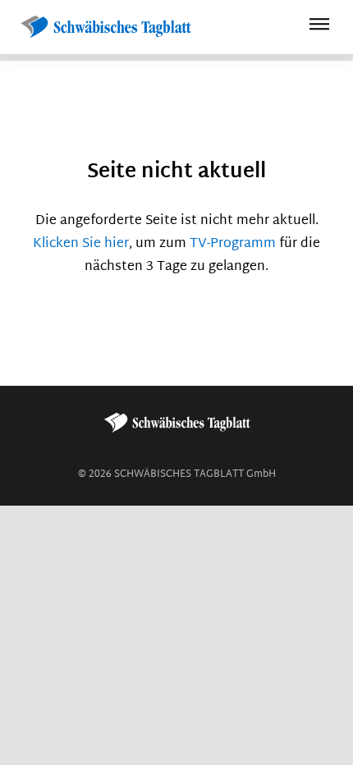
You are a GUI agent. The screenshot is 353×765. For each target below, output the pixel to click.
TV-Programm (233, 244)
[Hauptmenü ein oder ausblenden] (319, 27)
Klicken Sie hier (81, 244)
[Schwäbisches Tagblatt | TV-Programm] (105, 27)
